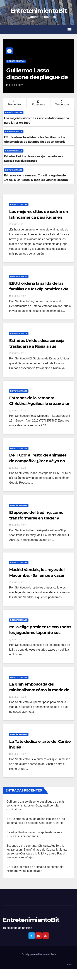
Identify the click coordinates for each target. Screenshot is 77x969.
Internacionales (13, 132)
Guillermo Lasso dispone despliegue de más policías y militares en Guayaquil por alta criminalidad (35, 805)
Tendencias (62, 104)
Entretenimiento (13, 170)
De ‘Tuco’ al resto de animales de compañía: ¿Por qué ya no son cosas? (37, 461)
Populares (38, 104)
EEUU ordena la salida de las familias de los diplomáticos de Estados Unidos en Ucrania (38, 289)
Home (69, 964)
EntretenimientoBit (38, 10)
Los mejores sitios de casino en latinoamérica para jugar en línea (38, 217)
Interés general (16, 61)
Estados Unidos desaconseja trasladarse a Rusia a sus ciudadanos (36, 346)
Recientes (14, 104)
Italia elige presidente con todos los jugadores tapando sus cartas (40, 633)
